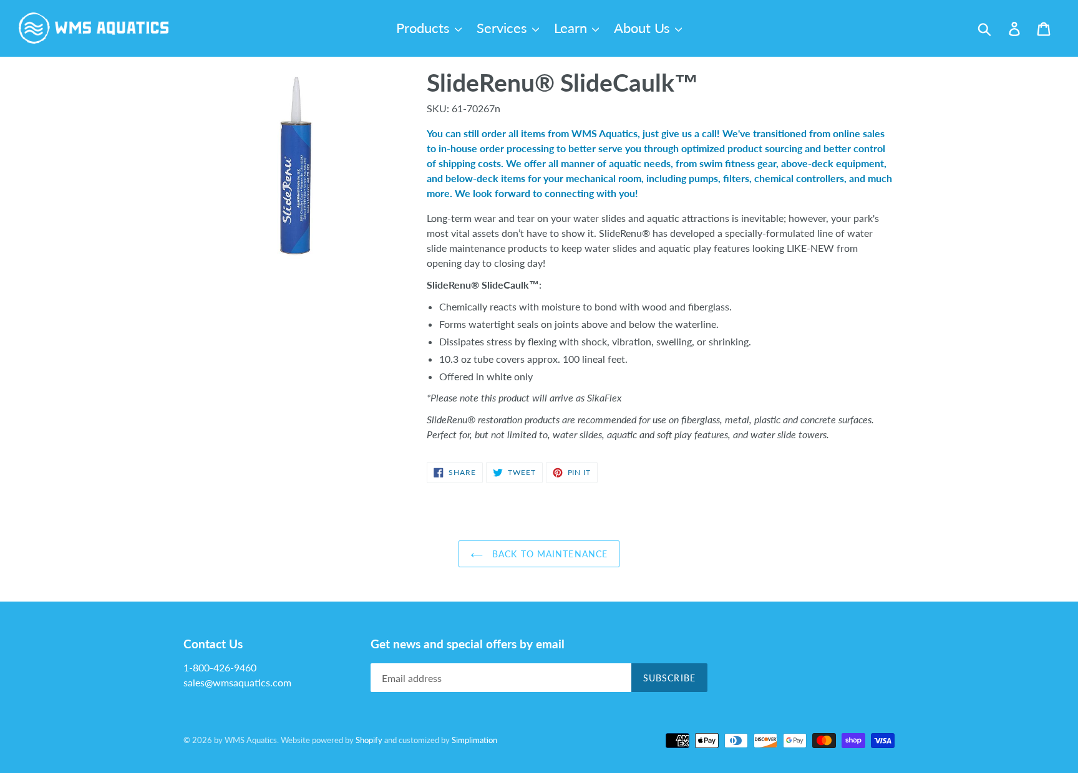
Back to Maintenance (548, 554)
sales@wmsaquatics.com (237, 682)
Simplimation (474, 740)
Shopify (369, 740)
